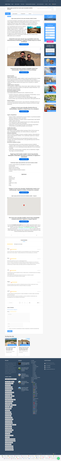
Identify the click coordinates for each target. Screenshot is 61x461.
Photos (30, 13)
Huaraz (35, 372)
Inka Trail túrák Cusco (8, 397)
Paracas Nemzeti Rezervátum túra (10, 439)
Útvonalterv (23, 13)
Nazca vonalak (7, 433)
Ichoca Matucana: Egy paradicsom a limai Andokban (25, 369)
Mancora (35, 367)
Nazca (34, 370)
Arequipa (35, 365)
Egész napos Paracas (8, 390)
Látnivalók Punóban (8, 408)
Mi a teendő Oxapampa (9, 421)
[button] (58, 458)
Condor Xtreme (7, 4)
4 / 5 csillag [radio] (14, 311)
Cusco (34, 364)
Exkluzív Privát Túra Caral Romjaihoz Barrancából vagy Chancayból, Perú (24, 348)
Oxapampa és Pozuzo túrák (9, 435)
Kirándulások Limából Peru (9, 401)
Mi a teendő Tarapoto (8, 424)
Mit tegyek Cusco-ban (8, 431)
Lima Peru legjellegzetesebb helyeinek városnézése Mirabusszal (50, 108)
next (38, 302)
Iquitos (35, 373)
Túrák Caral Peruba (8, 444)
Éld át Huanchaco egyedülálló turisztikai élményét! (25, 382)
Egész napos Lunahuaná (9, 387)
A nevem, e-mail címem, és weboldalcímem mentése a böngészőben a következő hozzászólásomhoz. (24, 328)
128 (29, 302)
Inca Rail (12, 396)
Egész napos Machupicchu (9, 388)
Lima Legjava (17, 4)
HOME (12, 4)
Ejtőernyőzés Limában (8, 394)
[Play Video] (23, 57)
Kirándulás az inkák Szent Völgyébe (10, 399)
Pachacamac (7, 437)
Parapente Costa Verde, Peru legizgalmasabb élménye (50, 90)
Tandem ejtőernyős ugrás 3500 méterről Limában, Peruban (50, 71)
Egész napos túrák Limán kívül (9, 392)
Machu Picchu (7, 410)
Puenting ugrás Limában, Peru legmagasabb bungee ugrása (50, 99)
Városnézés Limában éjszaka (9, 449)
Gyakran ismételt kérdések (30, 4)
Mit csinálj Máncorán (8, 426)
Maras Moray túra (8, 412)
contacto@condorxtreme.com (23, 228)
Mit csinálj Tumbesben (8, 428)
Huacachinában (36, 366)
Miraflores (14, 424)
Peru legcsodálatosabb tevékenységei (10, 440)
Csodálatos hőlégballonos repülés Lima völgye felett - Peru (50, 62)
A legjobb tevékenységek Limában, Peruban (10, 379)
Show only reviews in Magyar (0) (12, 309)
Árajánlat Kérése (24, 44)
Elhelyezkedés (15, 13)
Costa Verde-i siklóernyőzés (9, 383)
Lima (34, 371)
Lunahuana (7, 406)
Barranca (9, 16)
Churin (13, 381)
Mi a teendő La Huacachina (9, 419)
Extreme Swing (8, 396)
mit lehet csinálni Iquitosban (9, 430)
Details (8, 13)
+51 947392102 (48, 365)
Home (48, 7)
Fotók (46, 4)
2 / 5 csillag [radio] (12, 311)
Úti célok (22, 4)
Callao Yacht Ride (8, 381)
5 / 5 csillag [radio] (15, 311)
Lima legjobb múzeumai (9, 403)
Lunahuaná (35, 376)
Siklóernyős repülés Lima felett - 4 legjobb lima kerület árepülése (50, 80)
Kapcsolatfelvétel (40, 4)
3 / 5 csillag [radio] (13, 311)
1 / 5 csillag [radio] (10, 311)
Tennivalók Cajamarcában (9, 442)
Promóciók (51, 7)
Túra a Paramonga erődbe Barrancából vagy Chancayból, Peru (11, 348)
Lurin (11, 406)
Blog (50, 4)
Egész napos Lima (8, 385)
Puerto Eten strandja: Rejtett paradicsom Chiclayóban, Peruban (25, 388)
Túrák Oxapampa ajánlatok (9, 446)
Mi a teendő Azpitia (8, 415)
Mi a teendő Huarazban (9, 417)
